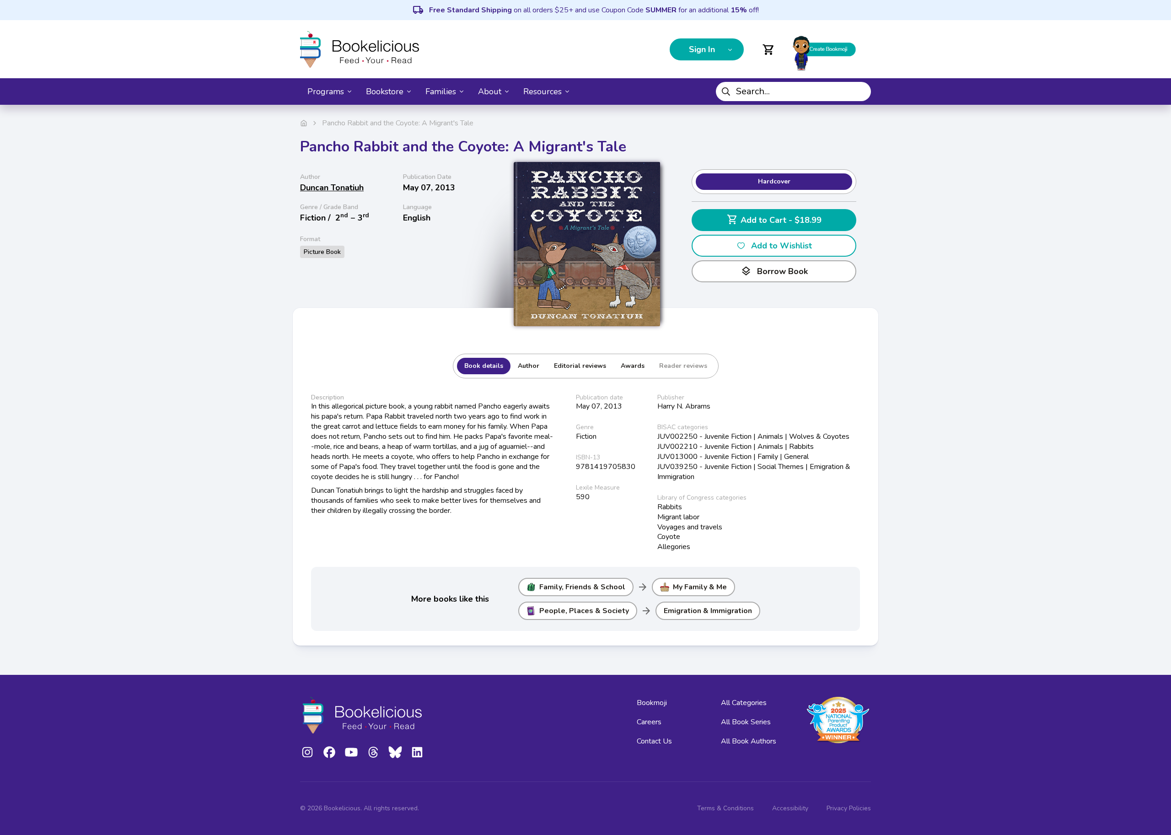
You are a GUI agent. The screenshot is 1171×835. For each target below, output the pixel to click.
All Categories (744, 703)
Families (440, 91)
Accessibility (790, 808)
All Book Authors (748, 741)
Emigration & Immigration (708, 611)
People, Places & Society (584, 611)
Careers (649, 722)
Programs (325, 91)
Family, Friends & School (582, 587)
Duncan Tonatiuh (332, 187)
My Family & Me (700, 587)
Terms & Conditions (725, 808)
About (489, 91)
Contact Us (654, 741)
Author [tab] (528, 365)
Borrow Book (774, 271)
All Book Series (746, 722)
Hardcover (774, 181)
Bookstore (384, 91)
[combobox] (793, 91)
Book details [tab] (483, 365)
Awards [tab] (633, 365)
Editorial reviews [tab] (580, 365)
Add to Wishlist (781, 245)
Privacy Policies (849, 808)
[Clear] (860, 91)
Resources (542, 91)
